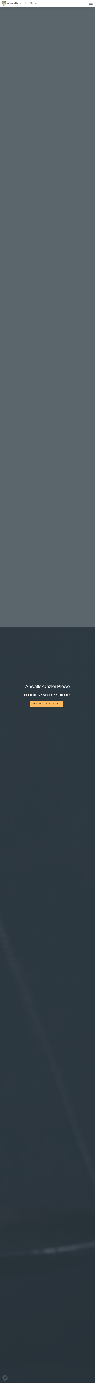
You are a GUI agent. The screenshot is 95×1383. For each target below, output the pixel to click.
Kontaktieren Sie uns (46, 704)
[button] (5, 1378)
